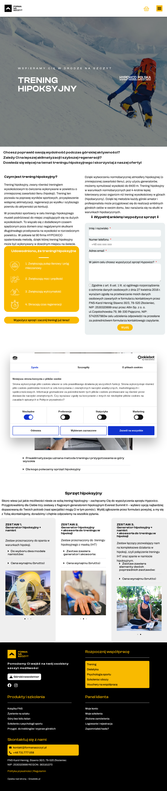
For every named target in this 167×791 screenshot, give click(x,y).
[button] (159, 8)
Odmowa (36, 430)
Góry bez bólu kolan (19, 718)
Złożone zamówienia (97, 718)
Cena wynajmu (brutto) (28, 563)
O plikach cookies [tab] (132, 367)
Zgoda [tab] (34, 367)
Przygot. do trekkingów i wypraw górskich (32, 728)
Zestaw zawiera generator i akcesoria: (79, 552)
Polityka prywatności (19, 771)
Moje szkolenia (94, 713)
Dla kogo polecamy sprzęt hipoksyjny (53, 469)
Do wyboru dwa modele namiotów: (26, 552)
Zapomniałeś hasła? (97, 728)
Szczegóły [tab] (84, 367)
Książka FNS (15, 708)
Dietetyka (93, 669)
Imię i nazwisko (99, 228)
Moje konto (91, 708)
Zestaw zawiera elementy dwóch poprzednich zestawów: (137, 567)
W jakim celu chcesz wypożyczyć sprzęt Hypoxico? (122, 262)
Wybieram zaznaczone (83, 430)
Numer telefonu (99, 239)
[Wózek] (146, 9)
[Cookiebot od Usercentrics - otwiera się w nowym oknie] (140, 358)
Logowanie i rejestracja (99, 723)
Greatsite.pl (34, 779)
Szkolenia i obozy (97, 679)
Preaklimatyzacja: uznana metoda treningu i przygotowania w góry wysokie (73, 459)
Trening (91, 664)
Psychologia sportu (99, 674)
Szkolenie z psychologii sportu (25, 723)
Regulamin (39, 771)
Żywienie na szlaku (19, 713)
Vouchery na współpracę (102, 684)
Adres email (97, 250)
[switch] (65, 417)
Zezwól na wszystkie (131, 430)
